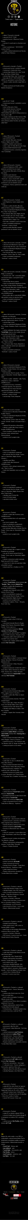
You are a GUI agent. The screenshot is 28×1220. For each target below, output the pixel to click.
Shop (18, 1191)
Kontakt (22, 1191)
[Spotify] (19, 17)
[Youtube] (15, 17)
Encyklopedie (12, 1191)
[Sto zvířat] (14, 14)
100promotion (17, 1212)
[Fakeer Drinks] (14, 1199)
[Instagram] (12, 17)
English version (19, 19)
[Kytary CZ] (17, 1196)
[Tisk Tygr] (6, 1196)
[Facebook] (9, 17)
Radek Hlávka (16, 1213)
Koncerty (5, 1191)
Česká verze (9, 19)
